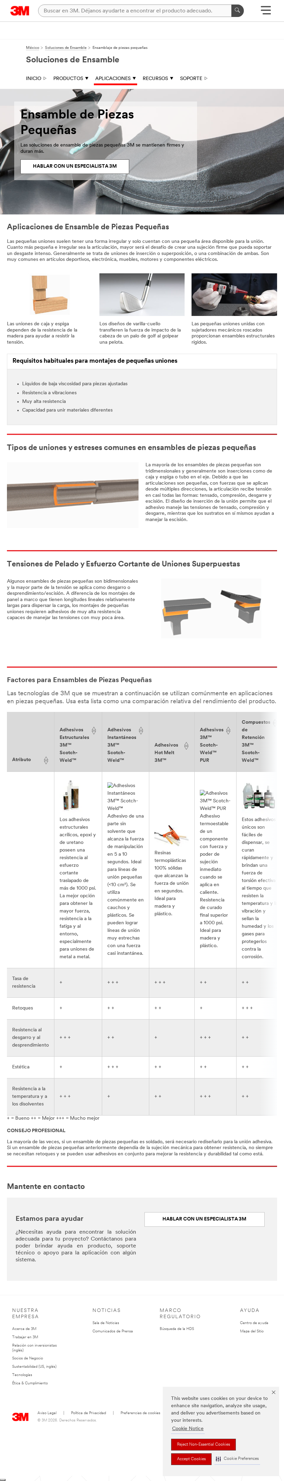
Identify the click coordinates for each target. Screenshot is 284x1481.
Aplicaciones (113, 78)
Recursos (155, 78)
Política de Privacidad (88, 1413)
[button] (237, 1459)
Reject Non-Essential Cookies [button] (203, 1445)
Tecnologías (22, 1375)
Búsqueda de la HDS (177, 1329)
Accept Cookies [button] (191, 1459)
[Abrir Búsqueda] (266, 12)
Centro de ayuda (254, 1323)
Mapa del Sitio (252, 1331)
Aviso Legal (46, 1413)
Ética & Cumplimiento (30, 1383)
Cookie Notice (188, 1428)
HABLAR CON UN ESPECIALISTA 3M (75, 166)
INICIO (33, 78)
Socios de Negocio (27, 1358)
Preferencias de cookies (140, 1413)
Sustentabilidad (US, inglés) (34, 1367)
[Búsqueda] (237, 11)
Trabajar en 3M (25, 1337)
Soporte (191, 78)
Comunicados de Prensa (112, 1331)
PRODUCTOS (68, 78)
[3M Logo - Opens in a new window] (19, 11)
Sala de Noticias (105, 1323)
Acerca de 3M (24, 1329)
